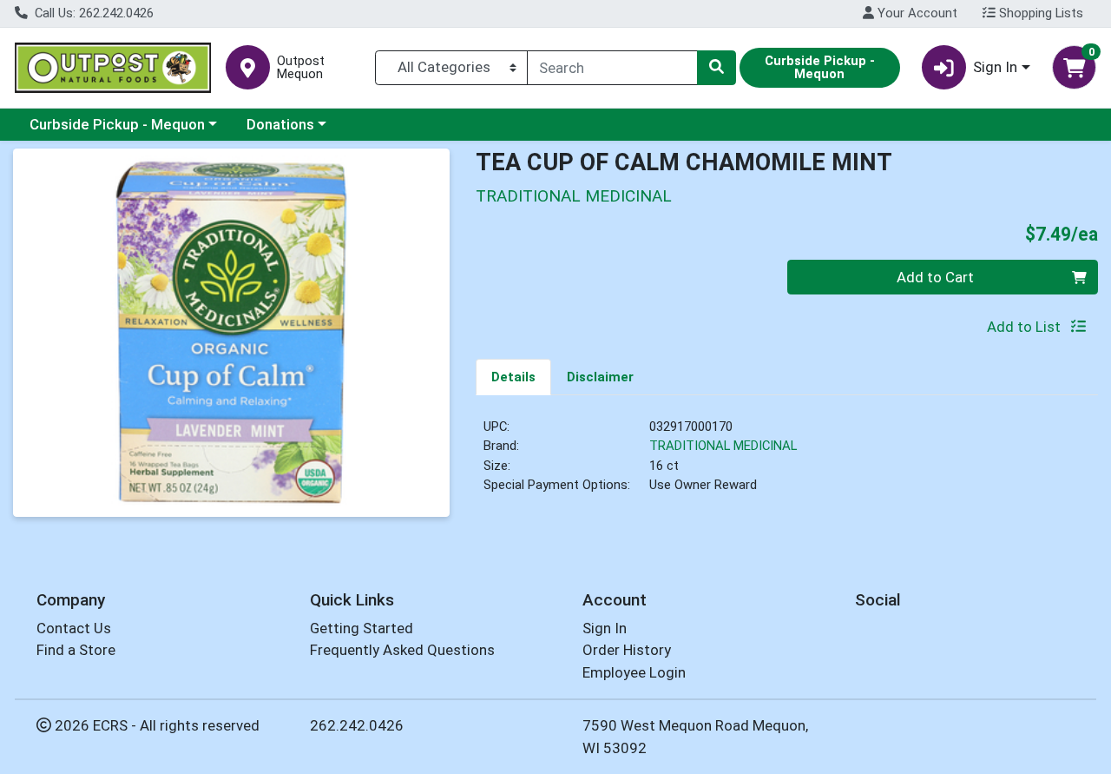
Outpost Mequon (301, 68)
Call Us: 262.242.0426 (92, 13)
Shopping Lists (1039, 13)
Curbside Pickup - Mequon (117, 124)
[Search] (716, 67)
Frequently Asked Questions (402, 649)
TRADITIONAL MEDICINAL (723, 445)
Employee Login (634, 672)
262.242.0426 (357, 725)
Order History (626, 649)
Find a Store (75, 649)
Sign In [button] (995, 67)
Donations (280, 124)
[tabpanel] (787, 463)
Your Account (915, 13)
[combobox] (612, 67)
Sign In (604, 628)
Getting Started (361, 628)
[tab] (513, 376)
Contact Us (73, 628)
